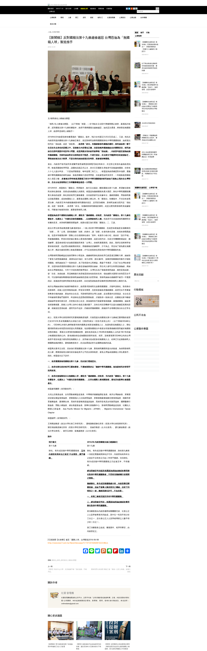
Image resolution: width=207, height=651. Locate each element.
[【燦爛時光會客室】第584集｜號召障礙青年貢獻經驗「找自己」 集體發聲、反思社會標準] (138, 84)
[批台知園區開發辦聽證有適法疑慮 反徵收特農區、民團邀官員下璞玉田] (138, 170)
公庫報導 (53, 17)
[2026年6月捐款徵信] (138, 125)
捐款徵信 (93, 8)
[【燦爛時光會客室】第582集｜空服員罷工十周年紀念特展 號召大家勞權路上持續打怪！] (138, 257)
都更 (91, 17)
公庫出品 (52, 11)
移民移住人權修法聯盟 (68, 560)
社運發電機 (111, 17)
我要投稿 (101, 8)
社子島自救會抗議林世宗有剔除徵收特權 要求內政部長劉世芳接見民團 (149, 67)
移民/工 (100, 17)
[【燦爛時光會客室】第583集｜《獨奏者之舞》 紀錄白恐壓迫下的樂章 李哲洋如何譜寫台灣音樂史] (138, 103)
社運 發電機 (67, 593)
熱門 (142, 32)
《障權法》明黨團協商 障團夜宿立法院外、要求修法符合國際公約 (150, 137)
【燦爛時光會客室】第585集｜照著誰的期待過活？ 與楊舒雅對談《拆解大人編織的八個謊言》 (150, 46)
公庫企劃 (133, 17)
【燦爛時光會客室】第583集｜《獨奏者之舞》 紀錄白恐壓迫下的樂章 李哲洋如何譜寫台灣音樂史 (150, 106)
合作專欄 (143, 17)
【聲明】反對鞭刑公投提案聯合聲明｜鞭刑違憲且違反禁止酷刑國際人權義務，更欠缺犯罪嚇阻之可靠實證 (117, 646)
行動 (148, 32)
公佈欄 (76, 8)
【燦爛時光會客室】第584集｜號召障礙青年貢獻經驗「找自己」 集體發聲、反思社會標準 (150, 86)
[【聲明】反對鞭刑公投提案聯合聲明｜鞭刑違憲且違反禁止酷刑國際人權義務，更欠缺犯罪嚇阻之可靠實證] (118, 630)
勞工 (76, 17)
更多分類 (53, 24)
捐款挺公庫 (84, 8)
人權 (69, 17)
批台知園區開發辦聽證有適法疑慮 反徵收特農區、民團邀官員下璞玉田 (150, 172)
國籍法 (54, 560)
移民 (58, 560)
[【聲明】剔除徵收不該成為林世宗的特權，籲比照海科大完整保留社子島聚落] (89, 630)
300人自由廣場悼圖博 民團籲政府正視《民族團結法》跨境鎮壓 (150, 154)
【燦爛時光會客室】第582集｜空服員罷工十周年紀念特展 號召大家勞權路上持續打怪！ (150, 259)
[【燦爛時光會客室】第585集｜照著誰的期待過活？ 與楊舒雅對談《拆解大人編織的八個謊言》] (138, 44)
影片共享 (68, 8)
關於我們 (51, 8)
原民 (84, 17)
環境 (62, 17)
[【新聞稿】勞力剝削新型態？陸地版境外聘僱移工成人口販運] (61, 630)
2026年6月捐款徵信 (148, 123)
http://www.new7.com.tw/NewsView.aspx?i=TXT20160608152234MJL (78, 543)
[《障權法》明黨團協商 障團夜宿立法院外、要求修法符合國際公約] (138, 137)
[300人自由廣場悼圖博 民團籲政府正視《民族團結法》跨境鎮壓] (138, 154)
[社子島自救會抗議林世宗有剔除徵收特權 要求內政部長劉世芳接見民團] (138, 65)
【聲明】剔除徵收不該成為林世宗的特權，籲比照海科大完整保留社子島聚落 (88, 646)
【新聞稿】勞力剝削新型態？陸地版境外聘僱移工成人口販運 (60, 645)
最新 (136, 32)
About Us (59, 8)
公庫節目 (122, 17)
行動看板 (109, 8)
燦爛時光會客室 (141, 188)
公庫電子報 (153, 188)
